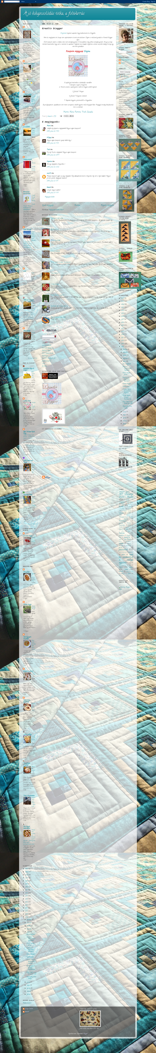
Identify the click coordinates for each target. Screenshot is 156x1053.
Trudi (48, 149)
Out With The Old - (33, 374)
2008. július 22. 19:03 (53, 131)
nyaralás (129, 543)
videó (132, 571)
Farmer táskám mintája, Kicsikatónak (61, 262)
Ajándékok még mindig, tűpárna (59, 306)
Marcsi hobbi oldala (28, 64)
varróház (44, 366)
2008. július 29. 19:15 (53, 193)
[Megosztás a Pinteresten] (73, 116)
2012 (26, 905)
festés (132, 517)
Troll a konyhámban (29, 796)
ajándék (127, 500)
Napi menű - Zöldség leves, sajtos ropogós (33, 644)
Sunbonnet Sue (122, 565)
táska (126, 569)
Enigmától (63, 33)
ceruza (130, 507)
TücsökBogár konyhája (26, 764)
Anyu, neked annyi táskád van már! (31, 973)
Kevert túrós (33, 303)
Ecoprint (33, 66)
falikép (120, 515)
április (29, 988)
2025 (27, 869)
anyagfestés (122, 502)
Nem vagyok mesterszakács (26, 827)
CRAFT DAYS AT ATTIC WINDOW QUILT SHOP (29, 437)
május (28, 985)
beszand (49, 187)
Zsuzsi (120, 575)
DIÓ (120, 511)
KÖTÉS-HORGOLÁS (49, 358)
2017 (26, 890)
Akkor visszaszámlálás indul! (58, 317)
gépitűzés (121, 523)
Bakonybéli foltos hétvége (31, 978)
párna (120, 547)
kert (129, 531)
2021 (26, 878)
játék (127, 529)
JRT (123, 531)
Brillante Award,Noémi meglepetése (30, 939)
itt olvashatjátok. (126, 88)
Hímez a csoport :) (125, 527)
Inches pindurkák (55, 251)
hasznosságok (122, 525)
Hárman (129, 523)
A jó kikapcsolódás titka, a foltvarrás (54, 13)
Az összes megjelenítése (32, 358)
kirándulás (121, 535)
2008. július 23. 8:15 (52, 181)
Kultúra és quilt (27, 159)
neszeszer (121, 543)
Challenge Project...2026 (33, 405)
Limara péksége (27, 94)
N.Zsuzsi (49, 138)
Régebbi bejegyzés (107, 205)
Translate (125, 77)
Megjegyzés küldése (49, 197)
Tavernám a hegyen (28, 300)
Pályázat (121, 545)
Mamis (49, 126)
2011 (26, 908)
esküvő (128, 513)
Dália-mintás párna (30, 944)
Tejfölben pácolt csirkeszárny (33, 577)
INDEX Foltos (46, 351)
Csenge (129, 509)
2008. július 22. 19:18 (53, 143)
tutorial (121, 571)
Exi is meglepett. (30, 934)
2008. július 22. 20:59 (53, 155)
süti (130, 565)
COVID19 (121, 509)
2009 (27, 914)
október (29, 926)
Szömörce (49, 161)
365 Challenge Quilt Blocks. (126, 496)
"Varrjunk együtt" (124, 492)
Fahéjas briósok (33, 674)
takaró (131, 567)
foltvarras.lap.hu (46, 361)
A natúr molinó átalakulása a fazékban (30, 961)
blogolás (130, 504)
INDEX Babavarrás (48, 348)
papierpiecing (128, 545)
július (28, 932)
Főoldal (77, 205)
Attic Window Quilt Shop (29, 433)
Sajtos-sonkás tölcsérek (33, 739)
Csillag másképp (55, 284)
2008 (27, 917)
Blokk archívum (27, 1003)
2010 (26, 911)
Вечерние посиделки (26, 193)
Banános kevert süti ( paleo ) (33, 707)
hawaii (129, 525)
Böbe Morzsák (27, 230)
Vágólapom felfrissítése (57, 218)
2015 (26, 896)
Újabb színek (29, 957)
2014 (26, 899)
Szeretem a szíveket (33, 539)
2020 (27, 881)
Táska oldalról (54, 273)
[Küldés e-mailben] (65, 116)
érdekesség (121, 513)
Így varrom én (54, 229)
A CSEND (26, 127)
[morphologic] (43, 331)
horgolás (121, 529)
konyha (129, 535)
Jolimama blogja (27, 536)
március (29, 991)
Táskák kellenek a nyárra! (57, 295)
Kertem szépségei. (33, 608)
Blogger (85, 1034)
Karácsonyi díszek (55, 240)
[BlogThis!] (67, 116)
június (28, 982)
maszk (120, 541)
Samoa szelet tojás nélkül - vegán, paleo (33, 801)
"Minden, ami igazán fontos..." (33, 131)
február (29, 994)
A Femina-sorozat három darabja (33, 165)
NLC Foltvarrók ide (47, 353)
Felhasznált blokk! (123, 517)
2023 (27, 872)
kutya (120, 539)
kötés (120, 537)
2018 (26, 887)
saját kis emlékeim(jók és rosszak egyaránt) (126, 559)
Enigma (87, 51)
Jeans (132, 529)
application (130, 502)
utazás (127, 571)
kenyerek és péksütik (28, 671)
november (29, 923)
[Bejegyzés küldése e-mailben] (60, 116)
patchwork (123, 550)
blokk (121, 506)
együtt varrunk (127, 511)
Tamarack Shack (27, 495)
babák (122, 504)
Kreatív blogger (30, 954)
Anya (33, 273)
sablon (123, 555)
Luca (24, 271)
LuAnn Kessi (27, 401)
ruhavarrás (130, 552)
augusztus (29, 929)
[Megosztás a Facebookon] (71, 116)
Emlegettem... (33, 334)
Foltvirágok (45, 356)
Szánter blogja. (27, 604)
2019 (26, 884)
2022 (27, 875)
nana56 (49, 173)
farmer (128, 515)
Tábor (121, 567)
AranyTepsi (26, 572)
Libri (43, 363)
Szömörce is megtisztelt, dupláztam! (30, 949)
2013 (26, 902)
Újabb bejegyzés (48, 205)
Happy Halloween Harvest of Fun (33, 468)
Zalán (129, 574)
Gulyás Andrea (125, 60)
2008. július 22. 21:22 (53, 167)
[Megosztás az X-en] (69, 116)
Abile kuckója (26, 331)
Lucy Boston (127, 539)
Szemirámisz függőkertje (26, 701)
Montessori (128, 541)
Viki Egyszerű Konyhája (27, 638)
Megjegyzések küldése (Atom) (56, 210)
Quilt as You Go (122, 552)
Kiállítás (122, 533)
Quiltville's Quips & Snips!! (28, 369)
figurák (126, 519)
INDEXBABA (46, 346)
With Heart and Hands (28, 462)
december (29, 920)
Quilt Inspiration (28, 29)
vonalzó (122, 573)
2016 (26, 893)
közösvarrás (127, 537)
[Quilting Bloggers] (126, 589)
